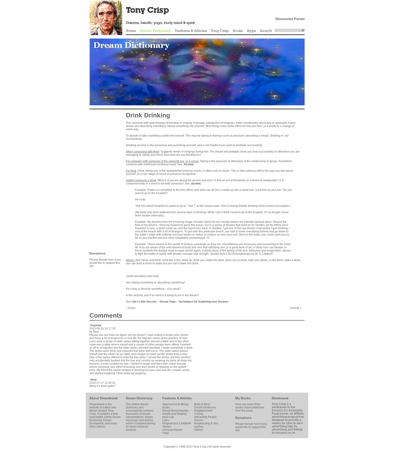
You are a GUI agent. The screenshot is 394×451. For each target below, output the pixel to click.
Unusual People (172, 429)
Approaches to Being (175, 404)
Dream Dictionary (155, 31)
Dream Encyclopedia (175, 410)
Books (238, 31)
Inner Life (168, 417)
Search (266, 31)
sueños (198, 426)
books (166, 407)
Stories (166, 426)
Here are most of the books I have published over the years (249, 407)
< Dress (130, 308)
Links (165, 420)
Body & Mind (202, 404)
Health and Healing (174, 413)
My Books (243, 398)
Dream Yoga (168, 301)
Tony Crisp (220, 31)
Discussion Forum (290, 19)
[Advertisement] (103, 180)
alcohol (195, 183)
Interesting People (205, 417)
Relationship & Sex (206, 423)
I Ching (198, 413)
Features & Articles (191, 31)
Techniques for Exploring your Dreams (203, 301)
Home (131, 31)
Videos (198, 429)
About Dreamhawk (103, 398)
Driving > (295, 308)
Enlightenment (203, 410)
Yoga (165, 433)
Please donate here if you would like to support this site (105, 263)
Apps (251, 31)
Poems (198, 420)
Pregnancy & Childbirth (176, 423)
